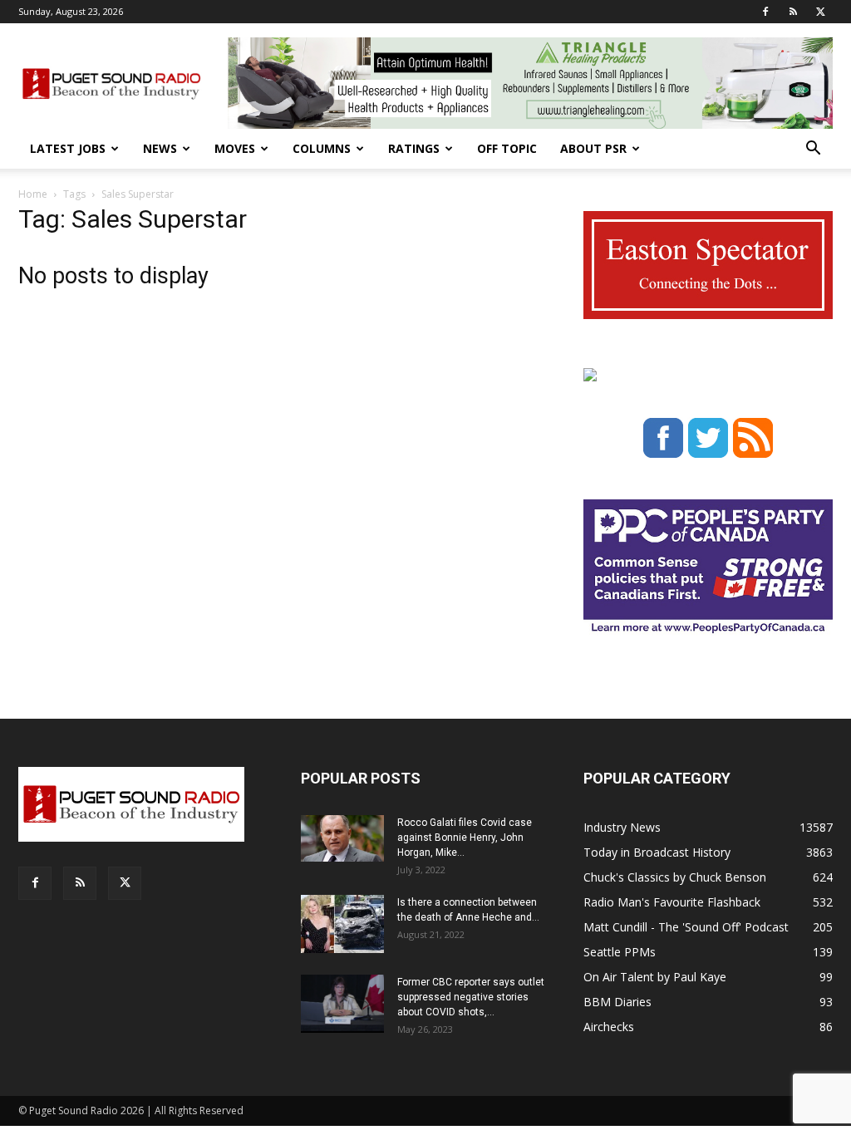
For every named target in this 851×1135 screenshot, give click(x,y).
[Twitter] (820, 11)
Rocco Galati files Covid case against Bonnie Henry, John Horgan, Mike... (464, 837)
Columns (322, 148)
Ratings (414, 148)
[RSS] (792, 11)
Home (32, 194)
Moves (234, 148)
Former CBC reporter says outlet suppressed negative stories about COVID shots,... (470, 997)
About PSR (593, 148)
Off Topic (507, 148)
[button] (813, 150)
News (160, 148)
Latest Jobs (68, 148)
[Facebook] (765, 11)
